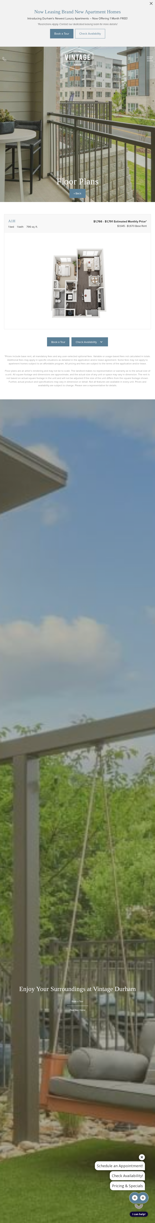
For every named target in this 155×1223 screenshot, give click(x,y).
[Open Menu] (150, 59)
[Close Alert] (151, 4)
